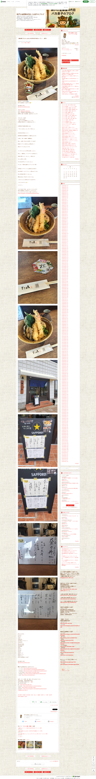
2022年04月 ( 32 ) (65, 255)
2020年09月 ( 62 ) (65, 284)
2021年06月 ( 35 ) (65, 270)
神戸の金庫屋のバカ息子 (73, 32)
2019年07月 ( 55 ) (65, 305)
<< (67, 166)
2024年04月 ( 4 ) (65, 224)
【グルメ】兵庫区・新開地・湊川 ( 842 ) (69, 107)
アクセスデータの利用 (60, 778)
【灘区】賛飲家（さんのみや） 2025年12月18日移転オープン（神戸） (30, 730)
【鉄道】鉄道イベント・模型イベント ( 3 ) (69, 139)
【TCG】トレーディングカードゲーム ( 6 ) (69, 146)
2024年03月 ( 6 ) (65, 226)
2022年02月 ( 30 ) (65, 258)
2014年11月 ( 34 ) (65, 388)
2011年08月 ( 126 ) (65, 446)
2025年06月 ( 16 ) (65, 206)
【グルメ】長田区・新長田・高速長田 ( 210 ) (70, 109)
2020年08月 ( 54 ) (65, 285)
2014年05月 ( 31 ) (65, 397)
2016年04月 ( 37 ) (65, 363)
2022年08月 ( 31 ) (65, 249)
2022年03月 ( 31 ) (65, 257)
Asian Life (64, 518)
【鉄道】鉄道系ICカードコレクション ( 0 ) (69, 137)
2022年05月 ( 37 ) (65, 254)
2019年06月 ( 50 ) (65, 306)
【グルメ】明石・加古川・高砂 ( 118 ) (68, 116)
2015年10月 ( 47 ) (65, 372)
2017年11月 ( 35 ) (65, 334)
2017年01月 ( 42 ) (65, 349)
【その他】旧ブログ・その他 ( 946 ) (68, 157)
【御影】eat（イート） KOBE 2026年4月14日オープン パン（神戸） (30, 728)
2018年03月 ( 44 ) (65, 328)
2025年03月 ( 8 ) (65, 211)
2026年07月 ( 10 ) (65, 187)
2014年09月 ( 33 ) (65, 391)
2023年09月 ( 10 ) (65, 233)
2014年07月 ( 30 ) (65, 394)
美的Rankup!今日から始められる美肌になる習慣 (70, 483)
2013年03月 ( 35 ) (65, 418)
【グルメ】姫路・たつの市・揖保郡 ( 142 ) (69, 115)
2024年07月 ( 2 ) (65, 220)
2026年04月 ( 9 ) (65, 191)
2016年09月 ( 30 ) (65, 355)
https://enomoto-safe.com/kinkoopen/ (68, 595)
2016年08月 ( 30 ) (65, 357)
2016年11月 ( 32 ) (65, 352)
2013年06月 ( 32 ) (65, 413)
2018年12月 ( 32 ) (65, 315)
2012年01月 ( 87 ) (65, 439)
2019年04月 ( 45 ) (65, 309)
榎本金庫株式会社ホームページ (67, 549)
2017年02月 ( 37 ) (65, 348)
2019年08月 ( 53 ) (65, 303)
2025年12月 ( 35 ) (65, 197)
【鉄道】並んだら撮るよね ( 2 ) (67, 131)
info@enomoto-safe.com (66, 577)
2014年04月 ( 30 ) (65, 398)
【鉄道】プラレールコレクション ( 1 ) (68, 134)
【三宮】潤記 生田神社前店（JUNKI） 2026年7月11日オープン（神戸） (70, 71)
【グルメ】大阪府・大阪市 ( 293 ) (68, 119)
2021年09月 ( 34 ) (65, 266)
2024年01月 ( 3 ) (65, 229)
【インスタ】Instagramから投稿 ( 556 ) (69, 152)
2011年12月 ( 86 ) (65, 440)
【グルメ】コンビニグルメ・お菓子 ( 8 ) (69, 124)
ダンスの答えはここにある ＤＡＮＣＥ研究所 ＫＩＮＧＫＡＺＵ (70, 521)
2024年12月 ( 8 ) (65, 214)
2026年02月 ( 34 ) (65, 194)
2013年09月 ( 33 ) (65, 409)
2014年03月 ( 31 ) (65, 400)
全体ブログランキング (65, 48)
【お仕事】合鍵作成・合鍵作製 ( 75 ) (68, 151)
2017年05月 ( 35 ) (65, 343)
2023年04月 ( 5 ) (65, 238)
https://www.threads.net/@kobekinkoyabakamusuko (34, 673)
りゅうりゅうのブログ (66, 490)
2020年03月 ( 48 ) (65, 293)
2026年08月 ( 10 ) (65, 185)
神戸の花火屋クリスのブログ (67, 531)
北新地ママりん (64, 526)
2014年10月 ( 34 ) (65, 390)
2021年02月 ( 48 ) (65, 276)
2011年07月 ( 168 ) (65, 448)
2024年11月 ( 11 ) (65, 215)
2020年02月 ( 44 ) (65, 294)
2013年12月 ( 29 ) (65, 404)
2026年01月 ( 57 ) (65, 196)
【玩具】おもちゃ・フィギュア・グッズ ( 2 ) (69, 140)
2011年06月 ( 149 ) (65, 449)
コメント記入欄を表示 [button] (54, 761)
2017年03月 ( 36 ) (65, 346)
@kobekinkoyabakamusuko (24, 106)
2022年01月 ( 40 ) (65, 260)
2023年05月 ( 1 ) (65, 236)
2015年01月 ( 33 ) (65, 385)
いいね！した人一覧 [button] (53, 705)
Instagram (52, 721)
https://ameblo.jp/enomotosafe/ (30, 668)
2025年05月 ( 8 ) (65, 208)
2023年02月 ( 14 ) (65, 241)
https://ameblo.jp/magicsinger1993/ (68, 662)
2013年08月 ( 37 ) (65, 410)
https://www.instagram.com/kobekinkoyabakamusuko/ (35, 688)
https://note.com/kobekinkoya (28, 675)
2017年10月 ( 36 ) (65, 336)
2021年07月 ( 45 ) (65, 269)
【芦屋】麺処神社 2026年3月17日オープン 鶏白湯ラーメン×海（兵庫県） (70, 89)
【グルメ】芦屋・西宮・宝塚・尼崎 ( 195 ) (69, 118)
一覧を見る (77, 95)
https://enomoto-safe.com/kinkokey (68, 598)
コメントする (38, 764)
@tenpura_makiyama (25, 111)
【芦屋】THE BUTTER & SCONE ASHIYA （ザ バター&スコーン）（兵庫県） (70, 92)
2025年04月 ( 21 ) (65, 209)
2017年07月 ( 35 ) (65, 340)
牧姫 (62, 496)
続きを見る (77, 44)
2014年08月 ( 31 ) (65, 392)
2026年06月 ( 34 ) (65, 188)
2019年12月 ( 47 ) (65, 297)
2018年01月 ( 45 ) (65, 331)
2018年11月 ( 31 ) (65, 317)
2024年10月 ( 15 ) (65, 217)
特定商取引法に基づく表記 (71, 778)
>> (72, 166)
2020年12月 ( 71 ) (65, 279)
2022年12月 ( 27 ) (65, 243)
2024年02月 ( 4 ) (65, 227)
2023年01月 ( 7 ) (65, 242)
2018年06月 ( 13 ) (65, 324)
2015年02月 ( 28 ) (65, 384)
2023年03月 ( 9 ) (65, 239)
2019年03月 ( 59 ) (65, 311)
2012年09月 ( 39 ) (65, 427)
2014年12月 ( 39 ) (65, 387)
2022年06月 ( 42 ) (65, 252)
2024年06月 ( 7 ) (65, 221)
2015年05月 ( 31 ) (65, 379)
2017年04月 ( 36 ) (65, 345)
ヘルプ (79, 778)
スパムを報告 (40, 778)
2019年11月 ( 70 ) (65, 299)
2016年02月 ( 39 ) (65, 366)
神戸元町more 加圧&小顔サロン (67, 493)
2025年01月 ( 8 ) (65, 212)
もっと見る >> (20, 736)
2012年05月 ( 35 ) (65, 433)
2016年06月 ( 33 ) (65, 360)
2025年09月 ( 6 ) (65, 202)
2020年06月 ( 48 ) (65, 288)
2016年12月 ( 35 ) (65, 351)
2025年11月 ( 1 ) (64, 199)
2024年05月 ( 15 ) (65, 223)
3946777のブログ (65, 480)
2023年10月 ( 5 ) (65, 232)
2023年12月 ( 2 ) (65, 230)
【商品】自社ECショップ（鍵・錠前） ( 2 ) (69, 154)
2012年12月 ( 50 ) (65, 422)
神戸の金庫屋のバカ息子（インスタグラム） (69, 550)
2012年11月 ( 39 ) (65, 424)
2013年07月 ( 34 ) (65, 412)
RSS (64, 669)
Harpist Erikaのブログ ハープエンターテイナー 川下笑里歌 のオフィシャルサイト (70, 501)
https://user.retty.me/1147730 (66, 640)
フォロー (27, 717)
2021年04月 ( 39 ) (65, 273)
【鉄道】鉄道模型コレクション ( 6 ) (68, 133)
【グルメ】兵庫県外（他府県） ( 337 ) (68, 122)
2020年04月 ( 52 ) (65, 291)
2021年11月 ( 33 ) (65, 263)
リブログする (53, 702)
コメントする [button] (44, 702)
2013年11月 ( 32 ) (65, 406)
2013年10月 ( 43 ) (65, 407)
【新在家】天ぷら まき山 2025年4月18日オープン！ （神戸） (32, 38)
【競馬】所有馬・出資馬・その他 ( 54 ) (69, 143)
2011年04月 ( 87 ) (65, 452)
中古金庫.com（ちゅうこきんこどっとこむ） (70, 556)
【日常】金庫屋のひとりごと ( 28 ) (68, 155)
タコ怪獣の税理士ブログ (66, 498)
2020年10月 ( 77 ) (65, 282)
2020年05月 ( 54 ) (65, 290)
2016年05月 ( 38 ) (65, 361)
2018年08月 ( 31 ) (65, 321)
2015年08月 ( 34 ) (65, 375)
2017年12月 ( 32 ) (65, 333)
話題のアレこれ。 (65, 485)
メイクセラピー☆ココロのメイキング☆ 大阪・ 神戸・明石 (70, 515)
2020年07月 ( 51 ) (65, 287)
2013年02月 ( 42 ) (65, 419)
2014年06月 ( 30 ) (65, 395)
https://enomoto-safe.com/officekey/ (68, 602)
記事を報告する (54, 711)
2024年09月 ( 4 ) (65, 218)
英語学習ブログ (64, 523)
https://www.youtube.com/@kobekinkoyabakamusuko (35, 670)
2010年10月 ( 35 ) (65, 461)
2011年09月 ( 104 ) (65, 445)
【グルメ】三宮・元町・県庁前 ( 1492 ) (69, 104)
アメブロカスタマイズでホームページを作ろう (70, 528)
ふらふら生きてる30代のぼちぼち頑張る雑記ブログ (70, 488)
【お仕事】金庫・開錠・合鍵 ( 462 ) (68, 149)
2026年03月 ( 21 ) (65, 193)
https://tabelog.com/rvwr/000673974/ (68, 637)
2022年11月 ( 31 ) (65, 245)
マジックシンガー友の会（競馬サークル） (69, 562)
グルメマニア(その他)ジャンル (67, 49)
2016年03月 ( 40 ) (65, 364)
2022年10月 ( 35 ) (65, 246)
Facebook (38, 721)
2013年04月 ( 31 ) (65, 416)
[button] (93, 770)
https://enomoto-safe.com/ (26, 684)
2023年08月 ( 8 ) (65, 235)
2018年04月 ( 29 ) (65, 327)
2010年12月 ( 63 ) (65, 458)
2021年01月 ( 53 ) (65, 278)
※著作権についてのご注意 (65, 670)
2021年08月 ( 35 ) (65, 267)
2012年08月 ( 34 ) (65, 428)
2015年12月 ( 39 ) (65, 369)
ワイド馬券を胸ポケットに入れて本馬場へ (69, 534)
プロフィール (71, 34)
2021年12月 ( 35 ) (65, 261)
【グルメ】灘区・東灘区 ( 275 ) (67, 112)
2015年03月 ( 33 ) (65, 382)
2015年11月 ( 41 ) (65, 370)
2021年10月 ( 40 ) (65, 264)
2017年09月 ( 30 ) (65, 337)
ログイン (92, 1)
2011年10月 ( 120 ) (65, 443)
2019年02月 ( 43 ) (65, 312)
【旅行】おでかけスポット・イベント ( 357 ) (70, 128)
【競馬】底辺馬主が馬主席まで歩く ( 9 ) (69, 145)
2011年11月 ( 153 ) (65, 442)
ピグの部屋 (75, 34)
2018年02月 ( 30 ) (65, 330)
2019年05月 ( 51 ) (65, 308)
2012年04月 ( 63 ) (65, 434)
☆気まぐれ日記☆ (65, 536)
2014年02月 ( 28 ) (65, 401)
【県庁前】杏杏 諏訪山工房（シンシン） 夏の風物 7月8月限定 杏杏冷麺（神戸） (70, 84)
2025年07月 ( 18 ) (65, 205)
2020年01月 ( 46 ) (65, 296)
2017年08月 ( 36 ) (65, 339)
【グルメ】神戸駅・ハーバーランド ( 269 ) (69, 106)
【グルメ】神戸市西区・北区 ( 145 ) (68, 113)
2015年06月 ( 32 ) (65, 378)
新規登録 (85, 1)
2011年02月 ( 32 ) (65, 455)
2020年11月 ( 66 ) (65, 281)
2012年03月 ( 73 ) (65, 436)
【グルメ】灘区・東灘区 (25, 42)
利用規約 (52, 778)
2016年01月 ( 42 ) (65, 367)
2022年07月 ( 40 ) (65, 251)
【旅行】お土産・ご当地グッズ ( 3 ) (68, 127)
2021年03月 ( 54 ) (65, 275)
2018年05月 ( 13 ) (65, 325)
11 (68, 173)
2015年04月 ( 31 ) (65, 381)
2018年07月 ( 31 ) (65, 322)
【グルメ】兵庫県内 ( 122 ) (66, 121)
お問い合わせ (46, 778)
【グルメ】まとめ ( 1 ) (65, 125)
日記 (62, 539)
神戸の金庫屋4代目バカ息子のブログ (30, 14)
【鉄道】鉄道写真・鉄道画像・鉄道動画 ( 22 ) (70, 130)
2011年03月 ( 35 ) (65, 454)
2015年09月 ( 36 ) (65, 373)
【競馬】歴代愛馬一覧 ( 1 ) (66, 142)
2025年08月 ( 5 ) (65, 203)
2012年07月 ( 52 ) (65, 430)
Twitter (25, 721)
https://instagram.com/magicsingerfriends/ (69, 664)
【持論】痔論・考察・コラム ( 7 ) (67, 148)
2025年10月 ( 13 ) (65, 200)
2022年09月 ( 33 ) (65, 248)
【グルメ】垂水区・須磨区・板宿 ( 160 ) (69, 110)
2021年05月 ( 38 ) (65, 272)
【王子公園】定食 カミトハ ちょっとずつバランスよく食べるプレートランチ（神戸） (33, 733)
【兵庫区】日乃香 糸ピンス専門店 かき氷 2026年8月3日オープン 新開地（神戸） (70, 74)
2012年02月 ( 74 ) (65, 437)
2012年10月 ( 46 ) (65, 425)
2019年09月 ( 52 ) (65, 302)
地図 (32, 681)
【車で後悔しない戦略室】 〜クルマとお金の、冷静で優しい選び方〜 (70, 477)
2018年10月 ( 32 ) (65, 318)
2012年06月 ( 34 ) (65, 431)
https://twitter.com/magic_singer (32, 672)
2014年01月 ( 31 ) (65, 403)
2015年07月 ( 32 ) (65, 376)
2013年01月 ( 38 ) (65, 421)
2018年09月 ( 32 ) (65, 319)
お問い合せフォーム (65, 590)
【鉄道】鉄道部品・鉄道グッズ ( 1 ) (68, 136)
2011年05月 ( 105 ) (65, 451)
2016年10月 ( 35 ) (65, 354)
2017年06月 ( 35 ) (65, 342)
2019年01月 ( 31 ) (65, 314)
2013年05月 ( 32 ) (65, 415)
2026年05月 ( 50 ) (65, 190)
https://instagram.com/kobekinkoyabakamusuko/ (28, 193)
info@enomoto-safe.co (23, 690)
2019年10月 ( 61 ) (65, 300)
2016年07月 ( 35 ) (65, 358)
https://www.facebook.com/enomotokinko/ (32, 686)
